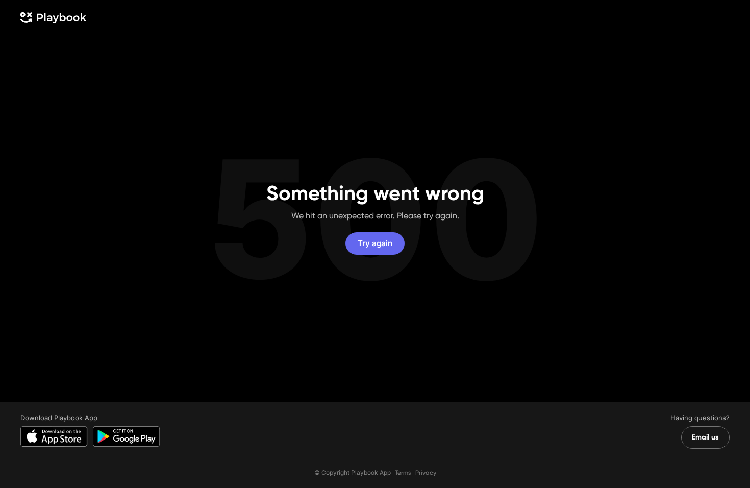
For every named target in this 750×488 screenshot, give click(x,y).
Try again (375, 243)
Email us (705, 437)
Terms (403, 472)
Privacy (425, 472)
